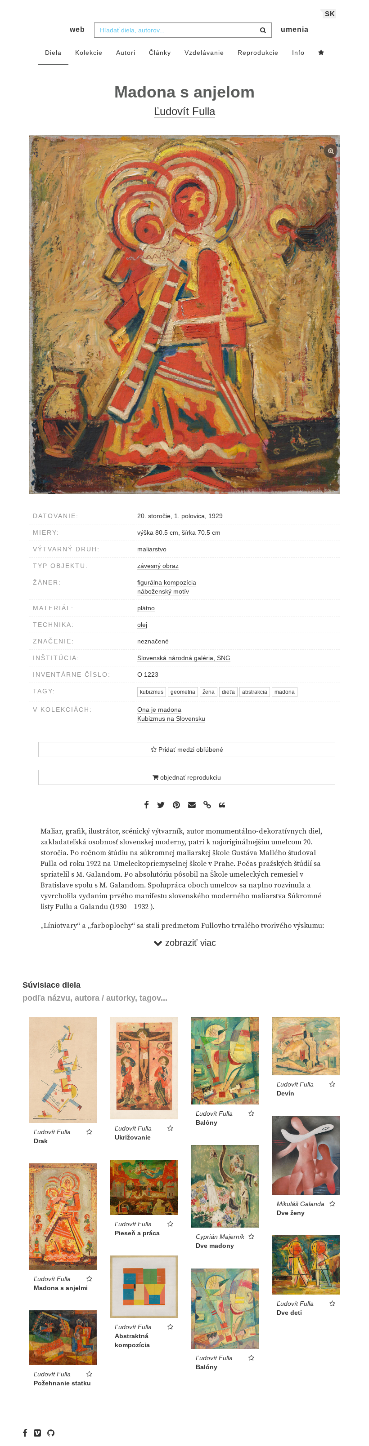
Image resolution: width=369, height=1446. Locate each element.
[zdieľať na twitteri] (161, 804)
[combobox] (183, 30)
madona (284, 692)
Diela (53, 52)
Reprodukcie (258, 52)
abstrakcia (254, 692)
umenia (295, 29)
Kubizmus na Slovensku (171, 718)
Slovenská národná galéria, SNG (183, 657)
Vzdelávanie (204, 52)
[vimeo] (39, 1432)
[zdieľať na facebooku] (146, 804)
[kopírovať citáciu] (222, 805)
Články (160, 52)
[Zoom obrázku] (184, 314)
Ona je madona (159, 709)
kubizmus (151, 692)
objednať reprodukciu (189, 777)
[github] (53, 1432)
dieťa (228, 692)
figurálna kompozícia (166, 582)
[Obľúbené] (321, 53)
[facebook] (27, 1432)
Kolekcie (89, 52)
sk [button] (330, 14)
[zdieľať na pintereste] (176, 804)
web (77, 29)
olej (142, 624)
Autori (125, 52)
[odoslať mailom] (191, 805)
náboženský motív (163, 591)
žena (208, 692)
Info (298, 52)
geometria (183, 692)
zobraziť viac (189, 943)
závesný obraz (158, 565)
